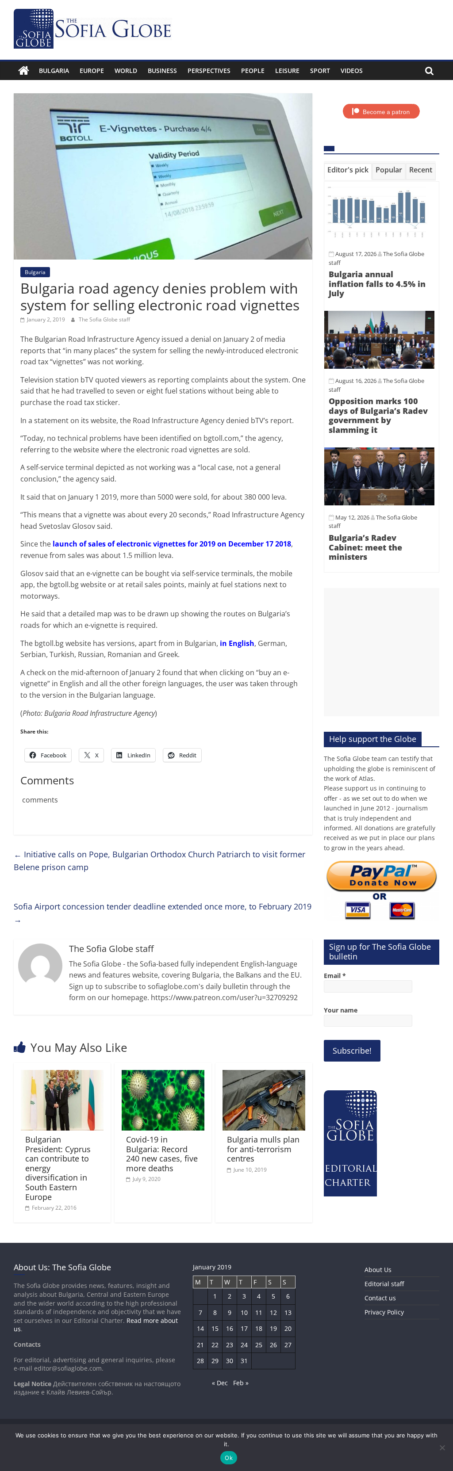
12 (273, 1312)
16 (229, 1328)
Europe (92, 70)
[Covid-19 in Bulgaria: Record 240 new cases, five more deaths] (163, 1075)
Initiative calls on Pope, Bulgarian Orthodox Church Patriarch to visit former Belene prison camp (159, 860)
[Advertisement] (382, 652)
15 (215, 1328)
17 (244, 1328)
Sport (320, 70)
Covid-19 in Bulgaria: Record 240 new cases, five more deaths (162, 1153)
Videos (352, 70)
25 (258, 1345)
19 (273, 1328)
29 (215, 1360)
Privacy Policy (384, 1312)
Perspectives (209, 70)
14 (200, 1328)
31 (244, 1360)
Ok (229, 1457)
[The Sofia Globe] (24, 70)
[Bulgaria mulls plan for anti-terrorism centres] (264, 1075)
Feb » (241, 1383)
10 (244, 1312)
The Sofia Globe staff (104, 319)
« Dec (220, 1383)
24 (244, 1345)
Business (162, 70)
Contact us (380, 1298)
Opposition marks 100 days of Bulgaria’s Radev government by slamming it (378, 415)
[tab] (348, 171)
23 (229, 1345)
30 (229, 1360)
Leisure (287, 70)
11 (258, 1312)
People (253, 70)
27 (288, 1345)
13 (288, 1312)
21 (200, 1345)
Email (335, 975)
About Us (378, 1269)
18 (258, 1328)
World (126, 70)
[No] (442, 1447)
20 (288, 1328)
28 (200, 1360)
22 (215, 1345)
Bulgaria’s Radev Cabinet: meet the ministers (365, 547)
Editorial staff (384, 1284)
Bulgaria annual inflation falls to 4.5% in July (377, 283)
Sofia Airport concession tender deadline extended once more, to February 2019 (162, 913)
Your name (340, 1010)
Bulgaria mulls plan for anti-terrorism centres (263, 1149)
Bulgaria (54, 70)
